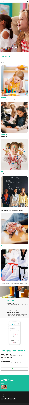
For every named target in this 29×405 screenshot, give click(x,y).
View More (2, 62)
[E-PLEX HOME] (2, 1)
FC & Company (3, 394)
